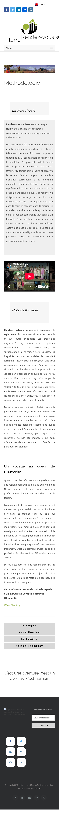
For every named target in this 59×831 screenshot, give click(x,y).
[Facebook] (10, 741)
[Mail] (21, 762)
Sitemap (38, 788)
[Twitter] (21, 741)
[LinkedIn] (10, 751)
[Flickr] (21, 751)
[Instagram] (10, 762)
